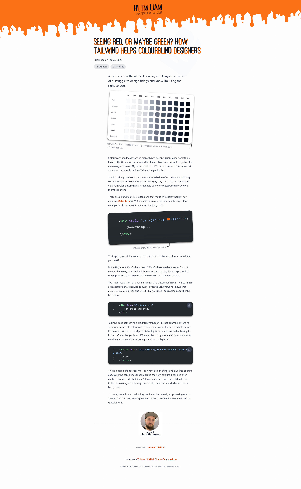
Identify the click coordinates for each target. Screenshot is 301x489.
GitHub (150, 459)
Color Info (124, 201)
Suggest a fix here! (156, 447)
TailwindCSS (102, 66)
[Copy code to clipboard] (189, 305)
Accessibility (118, 66)
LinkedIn (161, 459)
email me (172, 459)
